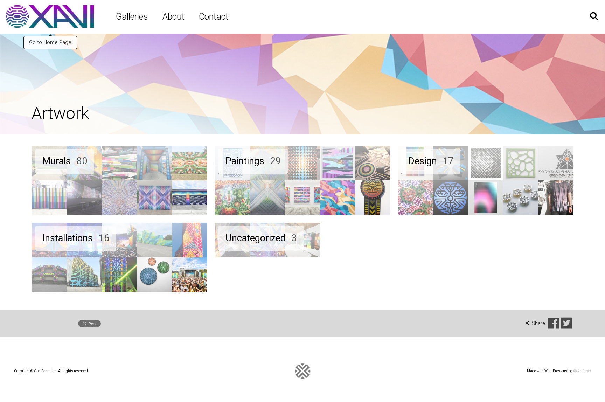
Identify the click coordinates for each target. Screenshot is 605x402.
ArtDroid (584, 371)
